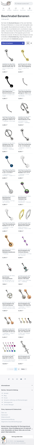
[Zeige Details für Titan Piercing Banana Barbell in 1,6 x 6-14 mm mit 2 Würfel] (25, 161)
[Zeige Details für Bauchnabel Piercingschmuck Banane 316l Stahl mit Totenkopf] (9, 267)
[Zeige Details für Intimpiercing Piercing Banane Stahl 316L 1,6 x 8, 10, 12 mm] (9, 55)
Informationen (5, 385)
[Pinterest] (25, 379)
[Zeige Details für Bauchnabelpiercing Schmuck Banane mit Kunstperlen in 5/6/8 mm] (25, 241)
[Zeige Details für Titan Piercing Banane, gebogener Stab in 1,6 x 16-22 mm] (9, 108)
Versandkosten (20, 441)
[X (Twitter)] (13, 379)
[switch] (3, 443)
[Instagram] (17, 379)
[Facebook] (9, 379)
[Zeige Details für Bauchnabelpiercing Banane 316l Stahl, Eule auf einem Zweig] (25, 267)
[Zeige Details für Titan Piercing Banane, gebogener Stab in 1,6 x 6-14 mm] (25, 81)
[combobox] (23, 3)
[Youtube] (21, 379)
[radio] (28, 43)
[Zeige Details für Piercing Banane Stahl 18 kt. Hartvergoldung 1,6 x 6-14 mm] (25, 55)
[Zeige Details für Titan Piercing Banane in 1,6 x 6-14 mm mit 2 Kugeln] (25, 134)
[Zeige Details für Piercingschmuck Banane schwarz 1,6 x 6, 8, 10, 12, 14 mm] (9, 81)
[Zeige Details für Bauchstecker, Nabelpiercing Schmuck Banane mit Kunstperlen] (9, 188)
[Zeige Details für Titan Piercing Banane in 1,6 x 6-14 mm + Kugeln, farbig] (9, 161)
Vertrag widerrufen (17, 436)
